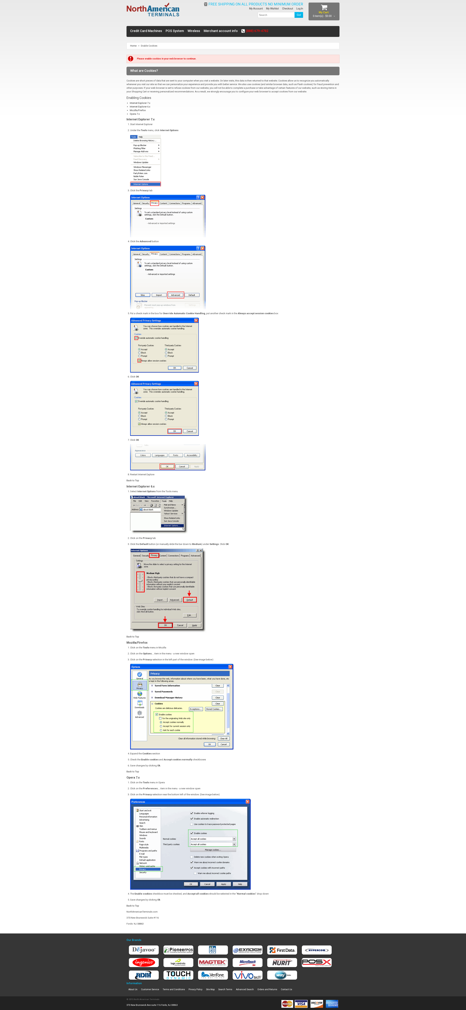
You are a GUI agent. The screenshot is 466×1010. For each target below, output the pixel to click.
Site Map (210, 989)
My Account (256, 8)
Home (133, 45)
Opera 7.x (135, 114)
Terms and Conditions (174, 989)
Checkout (287, 8)
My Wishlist (272, 8)
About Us (132, 989)
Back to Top (133, 480)
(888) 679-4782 (257, 31)
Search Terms (225, 989)
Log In (299, 8)
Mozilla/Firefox (138, 110)
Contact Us (286, 989)
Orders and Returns (267, 989)
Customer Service (150, 989)
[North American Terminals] (153, 10)
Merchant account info (221, 31)
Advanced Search (245, 989)
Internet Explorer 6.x (140, 106)
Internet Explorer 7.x (140, 103)
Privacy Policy (195, 989)
